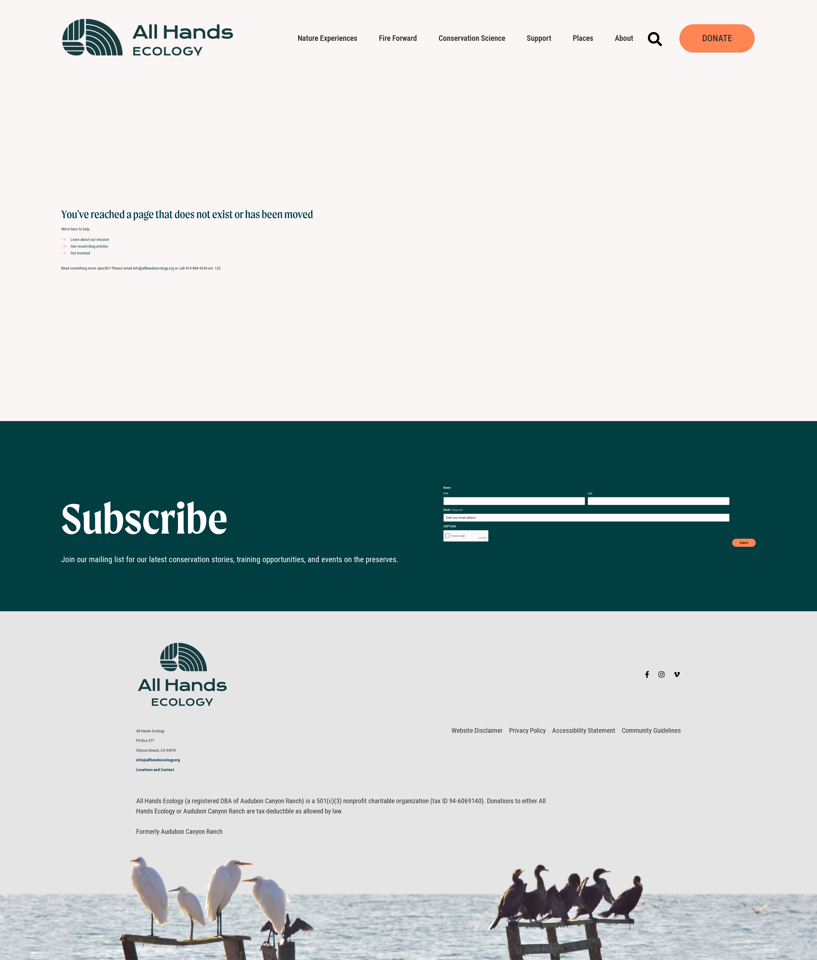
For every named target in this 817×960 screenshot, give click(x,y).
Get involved (80, 253)
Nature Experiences (327, 38)
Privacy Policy (527, 730)
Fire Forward (398, 38)
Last (590, 493)
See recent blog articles (89, 246)
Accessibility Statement (583, 730)
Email (453, 509)
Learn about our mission (90, 239)
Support (539, 38)
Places (583, 38)
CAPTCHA (449, 526)
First (445, 493)
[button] (654, 39)
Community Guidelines (651, 730)
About (624, 38)
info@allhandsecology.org (153, 268)
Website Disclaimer (477, 730)
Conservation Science (471, 38)
